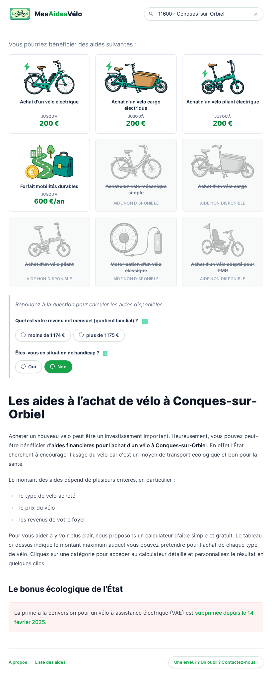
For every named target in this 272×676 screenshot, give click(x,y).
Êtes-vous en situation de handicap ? (57, 352)
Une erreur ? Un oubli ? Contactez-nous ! (216, 662)
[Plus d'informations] (144, 321)
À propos (18, 662)
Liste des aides (50, 662)
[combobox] (208, 14)
